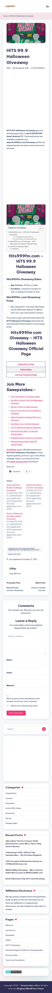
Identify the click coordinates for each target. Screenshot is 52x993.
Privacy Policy (11, 955)
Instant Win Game (13, 808)
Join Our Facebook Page (26, 375)
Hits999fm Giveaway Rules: (25, 237)
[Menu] (47, 6)
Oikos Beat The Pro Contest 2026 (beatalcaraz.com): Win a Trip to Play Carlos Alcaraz (23, 844)
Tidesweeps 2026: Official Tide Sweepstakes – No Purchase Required (23, 853)
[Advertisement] (26, 100)
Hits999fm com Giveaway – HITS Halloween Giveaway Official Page (23, 242)
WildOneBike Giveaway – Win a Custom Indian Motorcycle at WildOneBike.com (24, 871)
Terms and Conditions (15, 960)
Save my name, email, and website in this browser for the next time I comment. (23, 700)
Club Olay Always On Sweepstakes (25, 396)
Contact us (10, 930)
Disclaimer (9, 935)
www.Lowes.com (14, 554)
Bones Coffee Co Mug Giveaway (24, 407)
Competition (10, 793)
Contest (9, 798)
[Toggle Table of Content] (40, 228)
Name (10, 660)
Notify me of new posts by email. (24, 706)
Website (10, 685)
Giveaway (10, 803)
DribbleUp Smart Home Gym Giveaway (26, 438)
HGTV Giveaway (12, 945)
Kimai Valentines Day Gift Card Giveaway (25, 878)
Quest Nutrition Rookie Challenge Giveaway (14, 488)
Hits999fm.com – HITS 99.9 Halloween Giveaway (24, 233)
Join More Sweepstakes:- (19, 246)
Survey (8, 818)
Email (10, 672)
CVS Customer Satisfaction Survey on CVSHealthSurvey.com (23, 862)
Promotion (10, 813)
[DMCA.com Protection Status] (13, 972)
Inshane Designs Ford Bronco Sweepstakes (24, 950)
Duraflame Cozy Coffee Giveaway (25, 424)
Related (15, 249)
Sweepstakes (11, 823)
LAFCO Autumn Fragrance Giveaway (26, 427)
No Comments (39, 68)
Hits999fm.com (14, 450)
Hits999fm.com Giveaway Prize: (26, 239)
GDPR (8, 940)
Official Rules (26, 369)
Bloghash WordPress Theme (30, 988)
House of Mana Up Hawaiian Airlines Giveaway (15, 516)
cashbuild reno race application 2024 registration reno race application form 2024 (23, 549)
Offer (12, 568)
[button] (15, 573)
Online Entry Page (26, 364)
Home (5, 16)
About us (9, 925)
